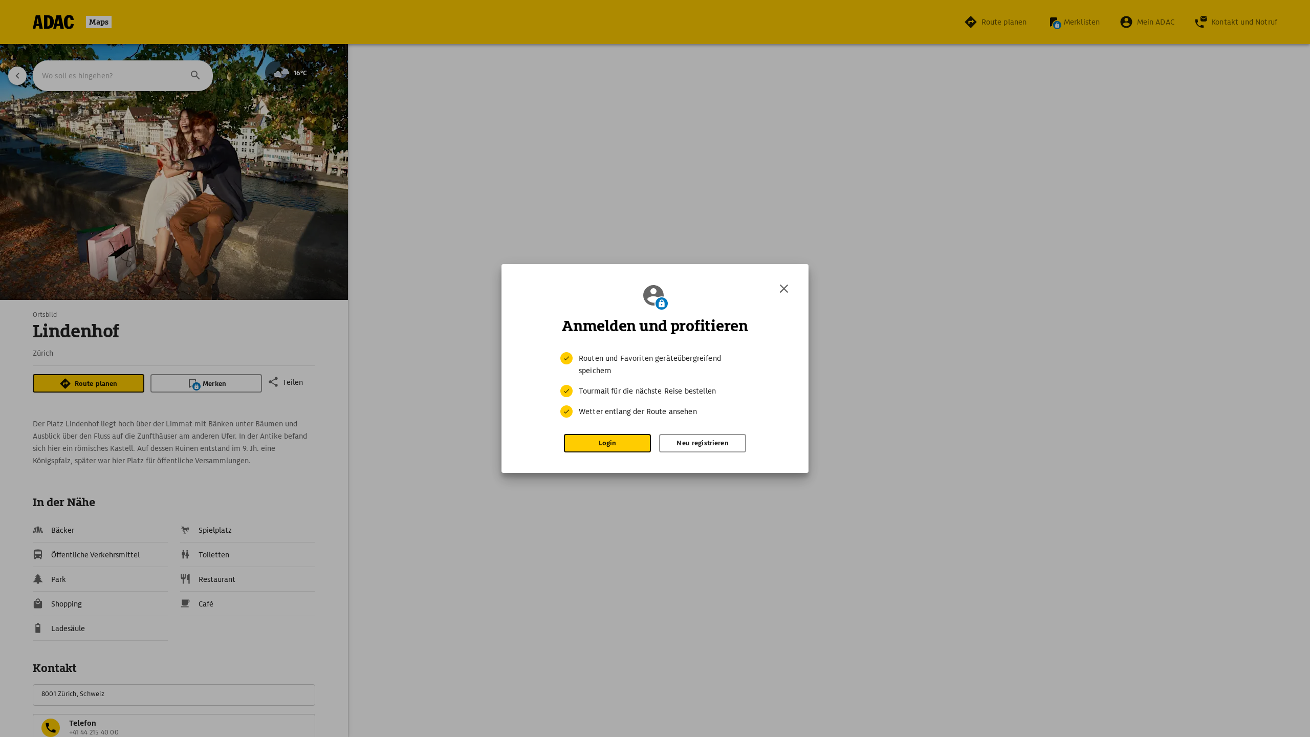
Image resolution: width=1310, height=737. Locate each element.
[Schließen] (784, 288)
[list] (655, 385)
